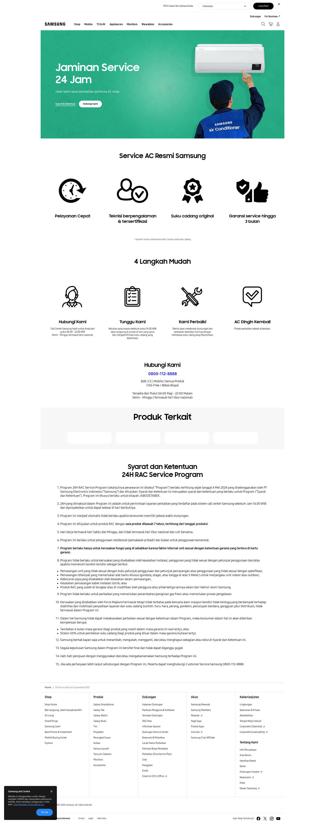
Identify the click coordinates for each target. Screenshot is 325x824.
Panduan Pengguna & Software (158, 710)
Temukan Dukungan (152, 715)
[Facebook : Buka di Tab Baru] (258, 819)
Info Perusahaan (248, 749)
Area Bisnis (245, 755)
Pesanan (195, 715)
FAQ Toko (147, 721)
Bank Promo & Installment (58, 732)
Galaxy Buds (99, 721)
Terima (44, 812)
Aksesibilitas (246, 715)
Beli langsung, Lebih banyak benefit (63, 710)
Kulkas (96, 743)
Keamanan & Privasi (250, 710)
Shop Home (51, 704)
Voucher (195, 732)
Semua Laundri (101, 748)
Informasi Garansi (151, 726)
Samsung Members (201, 710)
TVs (95, 726)
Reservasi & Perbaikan (153, 737)
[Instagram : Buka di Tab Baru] (272, 819)
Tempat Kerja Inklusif (250, 721)
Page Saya (196, 721)
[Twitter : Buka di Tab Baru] (265, 819)
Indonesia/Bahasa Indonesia (57, 818)
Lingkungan (246, 704)
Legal (90, 818)
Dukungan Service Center (155, 732)
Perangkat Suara (101, 737)
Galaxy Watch (100, 715)
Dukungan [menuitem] (255, 16)
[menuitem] (77, 24)
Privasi (81, 818)
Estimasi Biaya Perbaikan (155, 748)
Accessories (99, 765)
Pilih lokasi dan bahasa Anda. (178, 6)
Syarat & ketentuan (65, 103)
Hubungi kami (90, 103)
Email (145, 770)
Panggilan (147, 765)
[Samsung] (55, 24)
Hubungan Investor (250, 771)
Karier (243, 766)
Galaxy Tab (98, 710)
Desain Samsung (248, 788)
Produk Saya (197, 726)
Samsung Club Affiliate (203, 737)
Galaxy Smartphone (103, 704)
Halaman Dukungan (152, 704)
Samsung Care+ (53, 726)
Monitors (98, 759)
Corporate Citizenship (251, 726)
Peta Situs (101, 818)
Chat (144, 759)
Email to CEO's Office (153, 776)
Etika (242, 782)
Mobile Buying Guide (56, 737)
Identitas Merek (248, 760)
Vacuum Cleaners (102, 754)
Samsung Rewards (200, 704)
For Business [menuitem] (271, 16)
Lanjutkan (263, 6)
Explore (49, 743)
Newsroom (246, 777)
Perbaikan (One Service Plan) (157, 754)
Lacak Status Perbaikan (154, 743)
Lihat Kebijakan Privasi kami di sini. (28, 804)
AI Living (49, 715)
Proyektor (98, 732)
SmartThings (51, 721)
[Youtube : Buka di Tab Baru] (278, 819)
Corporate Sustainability (252, 732)
